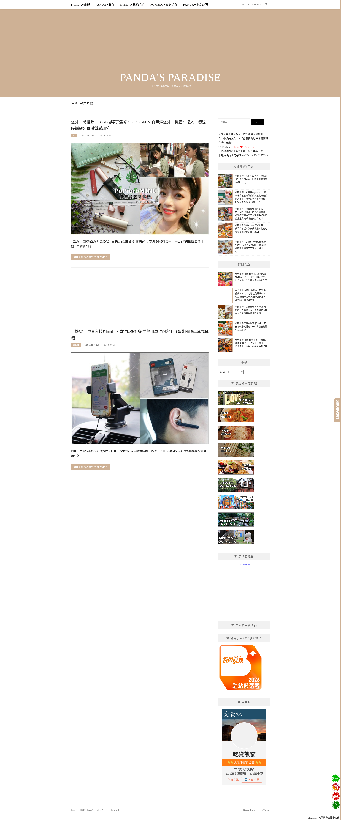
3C (74, 135)
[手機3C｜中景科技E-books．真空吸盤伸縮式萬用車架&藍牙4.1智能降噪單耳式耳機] (140, 398)
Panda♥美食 (105, 4)
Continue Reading (96, 257)
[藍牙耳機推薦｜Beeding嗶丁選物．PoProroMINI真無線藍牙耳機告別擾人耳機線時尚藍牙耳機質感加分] (140, 188)
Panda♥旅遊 (80, 4)
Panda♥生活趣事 (195, 4)
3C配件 (76, 345)
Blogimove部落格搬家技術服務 (323, 817)
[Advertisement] (170, 45)
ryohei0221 (89, 135)
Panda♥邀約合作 (132, 4)
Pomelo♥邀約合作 (164, 4)
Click (337, 410)
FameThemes (264, 810)
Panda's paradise (170, 77)
